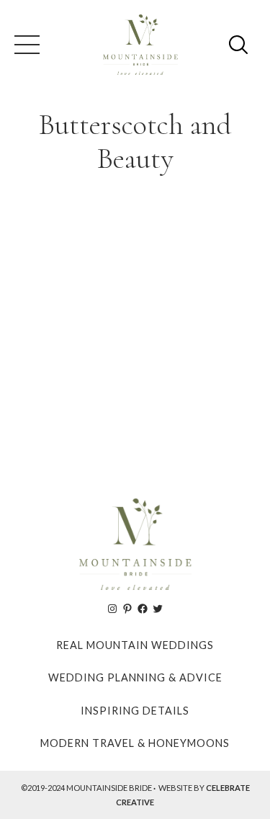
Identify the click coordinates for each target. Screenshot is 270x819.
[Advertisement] (135, 330)
